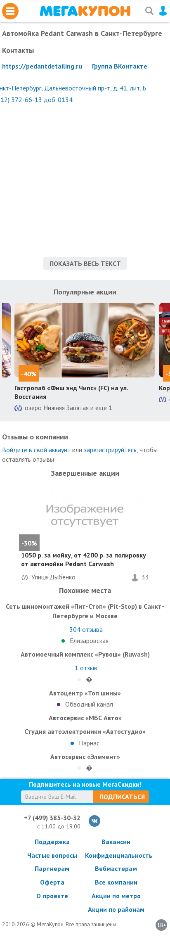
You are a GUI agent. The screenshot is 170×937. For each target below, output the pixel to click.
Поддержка (52, 841)
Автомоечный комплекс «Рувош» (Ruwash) (85, 654)
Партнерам (52, 868)
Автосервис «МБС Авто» (85, 718)
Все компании (116, 882)
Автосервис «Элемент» (85, 756)
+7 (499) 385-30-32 (52, 818)
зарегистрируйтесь (110, 450)
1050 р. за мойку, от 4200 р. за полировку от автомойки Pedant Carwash (83, 559)
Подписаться (122, 796)
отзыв (86, 668)
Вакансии (116, 841)
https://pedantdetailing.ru (42, 66)
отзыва (86, 629)
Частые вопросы (52, 855)
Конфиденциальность (116, 855)
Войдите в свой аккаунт (36, 450)
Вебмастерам (116, 868)
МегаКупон (85, 11)
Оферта (52, 882)
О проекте (52, 896)
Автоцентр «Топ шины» (85, 693)
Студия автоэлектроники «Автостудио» (85, 731)
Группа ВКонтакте (119, 66)
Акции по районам (116, 909)
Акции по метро (116, 896)
